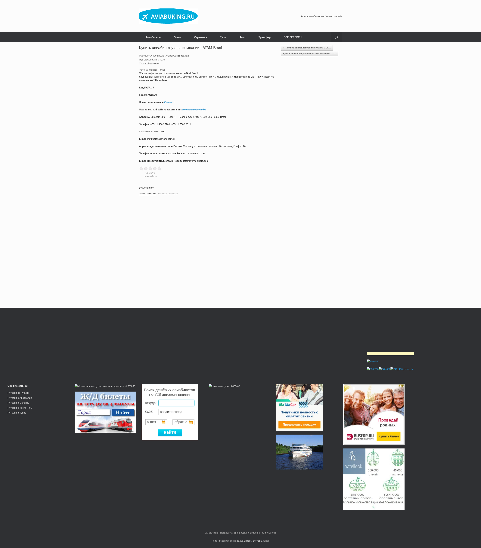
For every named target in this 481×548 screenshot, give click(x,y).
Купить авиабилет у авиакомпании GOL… (307, 47)
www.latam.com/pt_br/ (194, 109)
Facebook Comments (168, 193)
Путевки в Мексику (18, 402)
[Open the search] (336, 37)
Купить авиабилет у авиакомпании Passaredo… (309, 53)
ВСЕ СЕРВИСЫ (293, 37)
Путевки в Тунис (17, 412)
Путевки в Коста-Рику (20, 407)
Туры (223, 37)
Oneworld (169, 102)
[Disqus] (240, 250)
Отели (177, 37)
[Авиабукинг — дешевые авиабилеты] (168, 16)
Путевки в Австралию (20, 397)
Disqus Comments (147, 193)
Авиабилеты (153, 37)
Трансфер (265, 37)
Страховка (200, 37)
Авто (242, 37)
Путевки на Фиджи (18, 392)
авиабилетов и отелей (249, 540)
